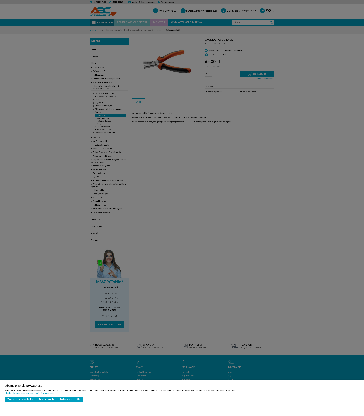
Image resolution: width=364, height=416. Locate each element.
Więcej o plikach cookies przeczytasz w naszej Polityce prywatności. (30, 393)
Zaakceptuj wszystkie (70, 399)
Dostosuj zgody (46, 399)
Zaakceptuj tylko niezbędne (20, 399)
